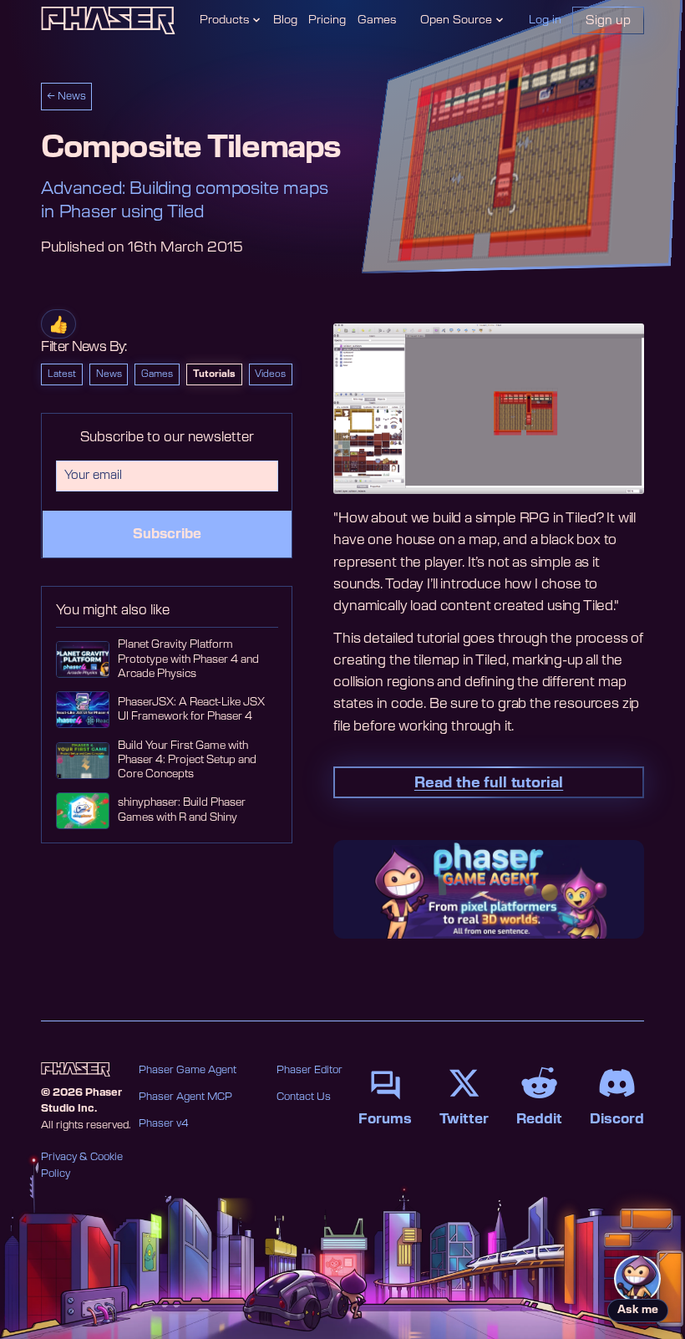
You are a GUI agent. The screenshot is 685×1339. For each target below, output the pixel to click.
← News (66, 96)
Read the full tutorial (488, 783)
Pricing (327, 20)
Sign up (608, 20)
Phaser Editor (309, 1070)
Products (224, 20)
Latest (62, 374)
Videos (270, 374)
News (109, 374)
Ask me (637, 1310)
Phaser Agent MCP (185, 1097)
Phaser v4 (164, 1123)
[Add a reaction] (58, 324)
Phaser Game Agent (187, 1070)
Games (377, 20)
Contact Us (304, 1097)
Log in (545, 20)
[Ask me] (637, 1278)
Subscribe (167, 534)
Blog (285, 20)
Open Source (456, 20)
